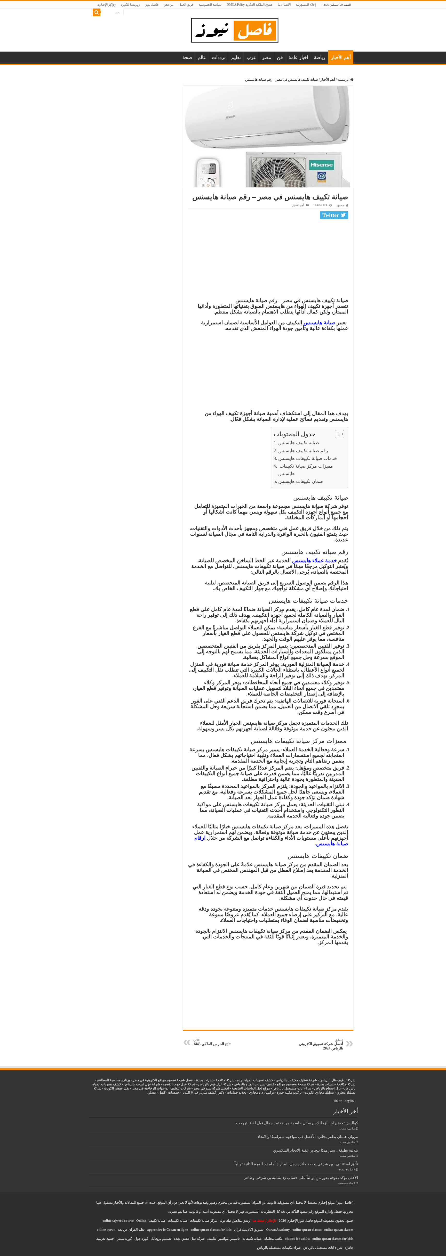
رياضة (319, 57)
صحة (187, 57)
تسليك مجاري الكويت (319, 1092)
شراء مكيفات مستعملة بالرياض (279, 1248)
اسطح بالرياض (325, 1088)
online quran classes (307, 1230)
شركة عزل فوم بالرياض (214, 1084)
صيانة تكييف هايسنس (298, 442)
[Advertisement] (268, 259)
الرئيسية (344, 79)
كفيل (161, 1092)
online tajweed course (118, 1220)
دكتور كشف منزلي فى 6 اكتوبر (203, 1092)
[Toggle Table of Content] (337, 434)
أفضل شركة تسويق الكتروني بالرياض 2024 (321, 1044)
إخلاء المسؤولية (306, 4)
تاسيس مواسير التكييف (223, 1239)
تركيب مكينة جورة (289, 1092)
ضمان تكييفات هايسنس (300, 481)
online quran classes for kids (211, 1230)
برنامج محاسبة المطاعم (113, 1080)
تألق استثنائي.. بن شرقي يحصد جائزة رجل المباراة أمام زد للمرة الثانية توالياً (296, 1164)
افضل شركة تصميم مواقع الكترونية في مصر (163, 1080)
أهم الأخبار (341, 57)
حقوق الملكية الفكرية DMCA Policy (250, 4)
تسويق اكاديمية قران (249, 1230)
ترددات (219, 57)
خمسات (173, 1092)
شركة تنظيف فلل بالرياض (337, 1080)
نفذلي (151, 1092)
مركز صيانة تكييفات (203, 1220)
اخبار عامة (298, 57)
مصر (266, 57)
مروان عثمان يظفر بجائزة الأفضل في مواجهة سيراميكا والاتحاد (307, 1136)
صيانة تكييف (157, 1220)
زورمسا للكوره (130, 4)
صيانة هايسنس (320, 322)
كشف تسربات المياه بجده (255, 1080)
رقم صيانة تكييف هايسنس (303, 450)
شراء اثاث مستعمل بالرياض (292, 1088)
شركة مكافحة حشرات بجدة (336, 1084)
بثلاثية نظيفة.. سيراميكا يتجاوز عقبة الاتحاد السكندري (315, 1150)
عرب (251, 57)
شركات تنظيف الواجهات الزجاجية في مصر (161, 1088)
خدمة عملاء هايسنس (314, 560)
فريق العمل (186, 4)
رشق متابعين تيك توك (235, 1220)
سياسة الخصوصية (210, 4)
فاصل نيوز (151, 4)
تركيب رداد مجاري (261, 1092)
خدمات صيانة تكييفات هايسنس (307, 458)
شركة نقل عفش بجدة (189, 1239)
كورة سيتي (124, 1239)
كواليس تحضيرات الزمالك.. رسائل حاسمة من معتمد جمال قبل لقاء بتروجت (297, 1123)
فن (280, 57)
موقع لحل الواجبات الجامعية (251, 1088)
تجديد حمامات (236, 1092)
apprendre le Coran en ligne (167, 1230)
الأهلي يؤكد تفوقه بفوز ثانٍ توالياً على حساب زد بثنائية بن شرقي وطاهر (301, 1177)
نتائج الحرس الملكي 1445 (212, 1042)
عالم (202, 57)
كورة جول (141, 1239)
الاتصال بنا (284, 4)
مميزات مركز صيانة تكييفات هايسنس (305, 470)
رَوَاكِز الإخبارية (106, 4)
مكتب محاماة (273, 1239)
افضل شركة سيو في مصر (211, 1088)
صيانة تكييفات (177, 1220)
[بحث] (96, 12)
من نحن (168, 4)
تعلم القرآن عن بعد (131, 1230)
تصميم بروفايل (161, 1239)
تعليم (236, 57)
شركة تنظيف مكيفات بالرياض (296, 1080)
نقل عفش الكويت (116, 1088)
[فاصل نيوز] (237, 29)
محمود (340, 205)
